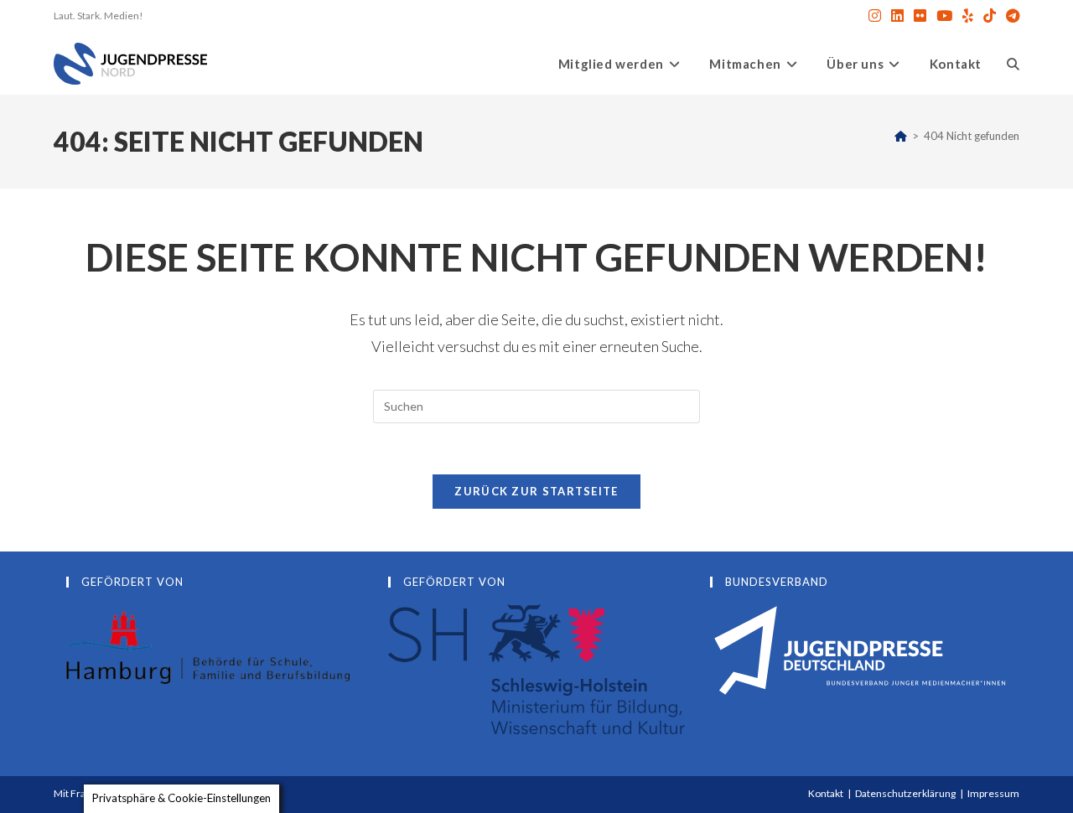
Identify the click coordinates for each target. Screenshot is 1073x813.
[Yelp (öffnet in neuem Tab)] (967, 16)
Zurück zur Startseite (536, 491)
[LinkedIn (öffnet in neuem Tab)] (897, 16)
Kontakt (825, 793)
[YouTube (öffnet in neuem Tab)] (944, 16)
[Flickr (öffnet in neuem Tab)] (920, 16)
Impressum (993, 793)
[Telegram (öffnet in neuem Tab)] (1010, 16)
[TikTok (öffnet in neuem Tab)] (989, 16)
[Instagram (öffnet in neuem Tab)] (874, 16)
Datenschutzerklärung (905, 793)
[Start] (900, 135)
